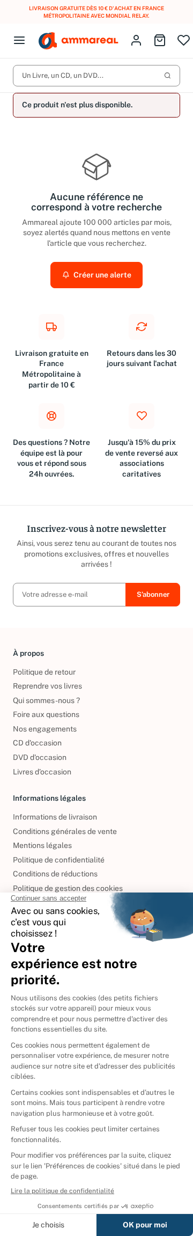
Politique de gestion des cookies (68, 888)
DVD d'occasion (39, 757)
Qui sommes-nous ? (46, 700)
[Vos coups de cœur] (183, 41)
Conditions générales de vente (65, 831)
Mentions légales (42, 845)
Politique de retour (44, 672)
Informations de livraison (55, 817)
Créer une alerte (101, 274)
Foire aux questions (46, 714)
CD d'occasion (37, 742)
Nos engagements (45, 729)
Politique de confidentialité (59, 859)
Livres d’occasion (42, 771)
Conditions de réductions (55, 873)
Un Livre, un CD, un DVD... (62, 75)
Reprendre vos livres (47, 686)
